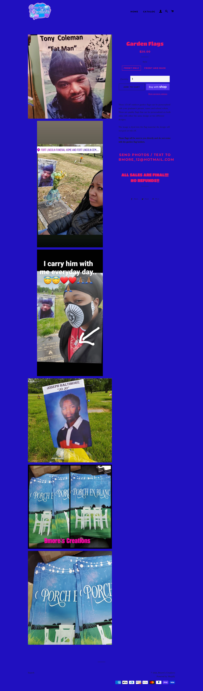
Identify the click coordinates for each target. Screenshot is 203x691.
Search (31, 672)
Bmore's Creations (166, 672)
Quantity (124, 79)
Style (145, 61)
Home (134, 11)
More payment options (157, 94)
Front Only (131, 68)
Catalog (149, 11)
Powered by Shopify (166, 676)
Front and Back (155, 68)
